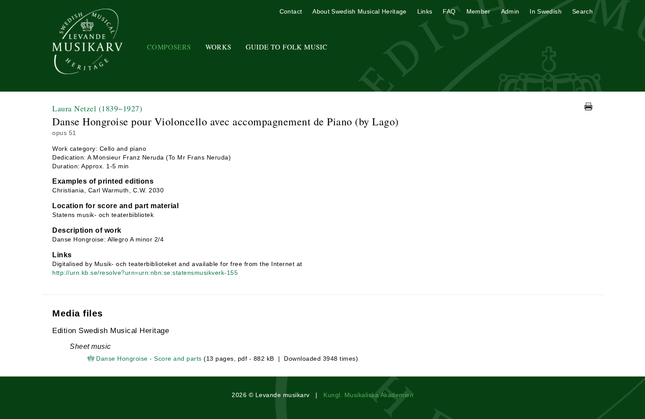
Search (582, 11)
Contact (291, 11)
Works (218, 46)
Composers (169, 46)
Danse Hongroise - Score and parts (149, 358)
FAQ (449, 11)
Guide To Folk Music (287, 46)
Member (478, 11)
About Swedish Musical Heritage (359, 11)
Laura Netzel (97, 108)
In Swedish (546, 11)
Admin (510, 11)
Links (425, 11)
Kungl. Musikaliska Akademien (368, 394)
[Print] (588, 106)
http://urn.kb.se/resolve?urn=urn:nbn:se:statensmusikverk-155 (145, 272)
